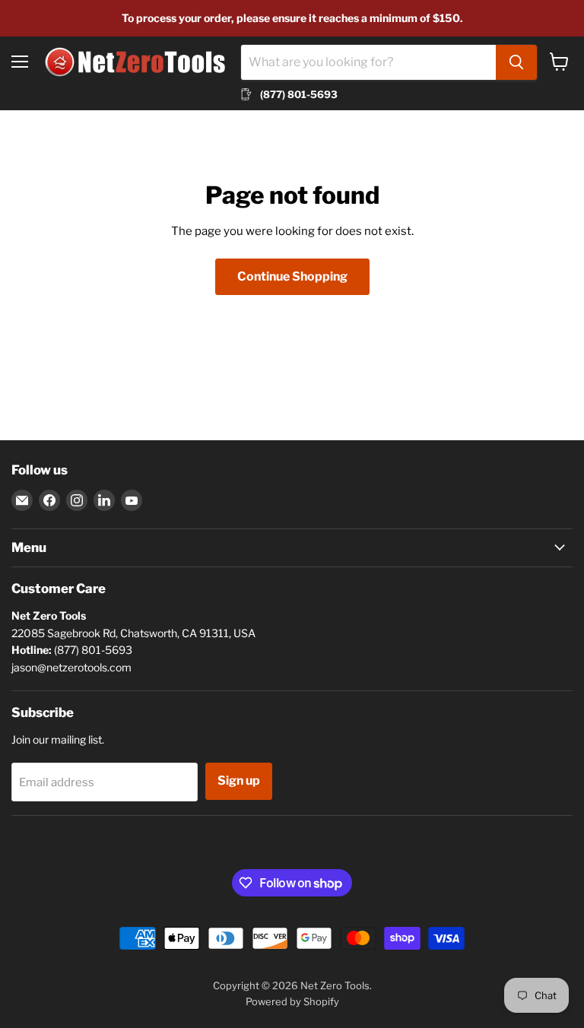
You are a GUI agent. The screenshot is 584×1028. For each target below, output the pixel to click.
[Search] (516, 62)
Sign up (238, 780)
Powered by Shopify (292, 1001)
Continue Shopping (292, 276)
